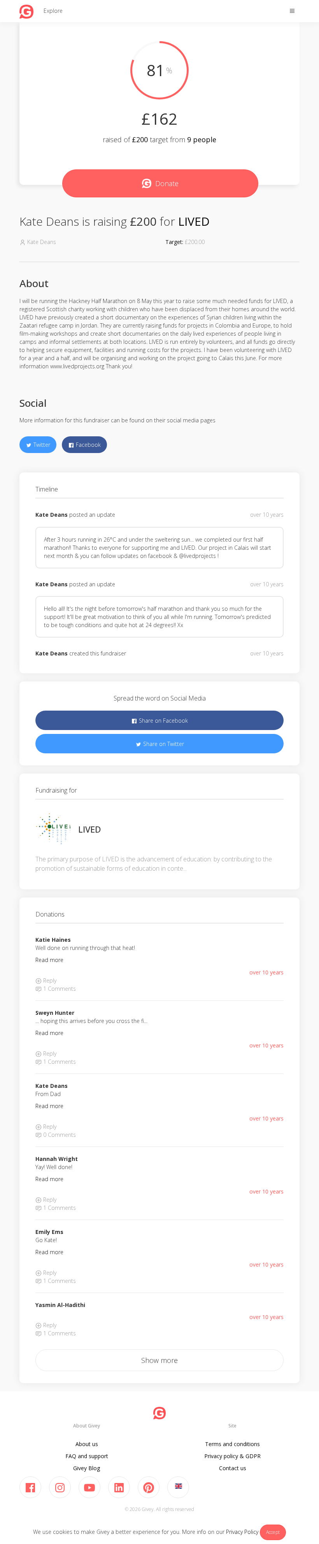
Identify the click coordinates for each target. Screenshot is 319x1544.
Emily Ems (49, 1232)
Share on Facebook (162, 720)
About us (86, 1444)
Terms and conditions (232, 1444)
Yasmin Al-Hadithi (60, 1305)
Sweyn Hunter (54, 1012)
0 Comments (59, 1134)
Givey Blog (86, 1468)
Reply (49, 980)
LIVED (194, 221)
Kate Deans (51, 514)
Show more (159, 1360)
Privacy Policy (242, 1531)
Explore (53, 10)
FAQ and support (86, 1456)
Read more (49, 960)
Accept (273, 1532)
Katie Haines (53, 939)
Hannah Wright (56, 1158)
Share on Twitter (163, 744)
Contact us (232, 1468)
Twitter (41, 444)
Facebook (87, 444)
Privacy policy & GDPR (232, 1456)
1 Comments (59, 988)
